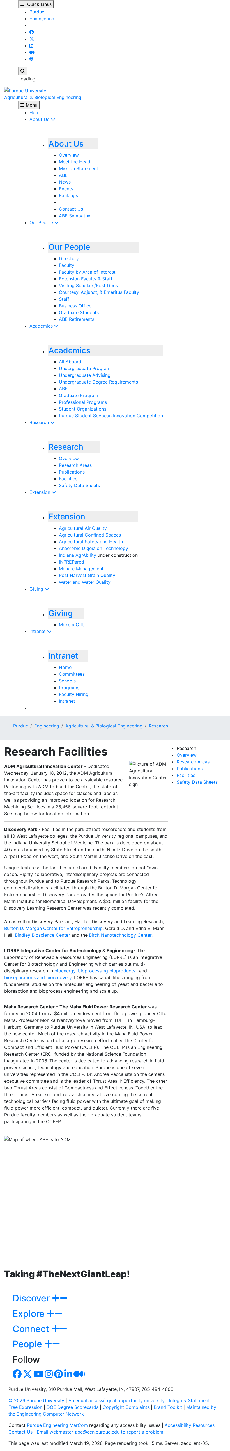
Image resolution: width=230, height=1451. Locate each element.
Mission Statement (78, 168)
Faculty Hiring (73, 694)
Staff (64, 299)
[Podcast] (31, 59)
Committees (72, 674)
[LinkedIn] (31, 45)
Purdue (36, 12)
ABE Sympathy (74, 215)
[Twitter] (31, 39)
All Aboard (70, 361)
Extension (40, 492)
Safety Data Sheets (79, 485)
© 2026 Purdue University (36, 1400)
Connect (32, 1328)
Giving (37, 589)
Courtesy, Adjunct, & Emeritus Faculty (99, 292)
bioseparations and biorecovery (38, 977)
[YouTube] (38, 1375)
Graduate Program (78, 395)
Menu (30, 105)
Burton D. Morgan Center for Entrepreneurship (53, 928)
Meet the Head (74, 162)
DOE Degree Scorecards (72, 1407)
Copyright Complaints (126, 1407)
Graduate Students (79, 312)
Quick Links (38, 4)
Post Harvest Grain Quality (87, 575)
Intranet (38, 631)
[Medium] (32, 52)
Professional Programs (83, 402)
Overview (69, 155)
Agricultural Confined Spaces (90, 535)
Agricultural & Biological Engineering (42, 97)
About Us (40, 119)
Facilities (68, 478)
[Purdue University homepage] (25, 90)
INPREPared (71, 562)
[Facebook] (31, 32)
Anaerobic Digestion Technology (93, 548)
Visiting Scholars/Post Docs (88, 285)
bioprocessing (93, 971)
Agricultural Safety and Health (91, 541)
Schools (67, 681)
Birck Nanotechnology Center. (121, 935)
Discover (32, 1298)
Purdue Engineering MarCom (57, 1425)
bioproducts (122, 971)
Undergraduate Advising (85, 375)
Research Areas (75, 465)
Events (66, 188)
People (28, 1344)
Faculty (66, 265)
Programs (69, 687)
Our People (41, 222)
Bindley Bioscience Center (43, 935)
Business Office (75, 305)
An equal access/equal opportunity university (116, 1400)
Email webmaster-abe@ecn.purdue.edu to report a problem (100, 1432)
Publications (72, 472)
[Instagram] (49, 1375)
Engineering (41, 18)
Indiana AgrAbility (77, 555)
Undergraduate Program (85, 368)
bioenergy (64, 971)
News (65, 182)
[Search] (22, 71)
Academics (41, 326)
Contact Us (71, 209)
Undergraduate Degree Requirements (98, 382)
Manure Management (81, 568)
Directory (69, 258)
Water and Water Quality (85, 582)
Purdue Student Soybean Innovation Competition (111, 415)
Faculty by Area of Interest (87, 272)
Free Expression (25, 1407)
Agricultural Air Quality (83, 528)
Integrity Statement (189, 1400)
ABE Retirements (76, 319)
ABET (64, 175)
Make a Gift (71, 624)
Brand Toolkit (168, 1407)
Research (39, 422)
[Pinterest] (58, 1375)
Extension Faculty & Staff (85, 278)
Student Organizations (82, 409)
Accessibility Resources (190, 1425)
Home (35, 112)
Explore (30, 1313)
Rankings (68, 195)
